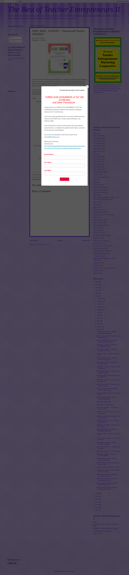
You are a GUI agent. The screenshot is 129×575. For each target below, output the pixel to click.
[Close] (87, 86)
